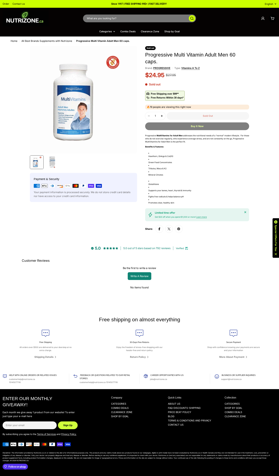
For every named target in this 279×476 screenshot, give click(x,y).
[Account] (263, 18)
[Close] (245, 212)
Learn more (201, 217)
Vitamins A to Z (190, 68)
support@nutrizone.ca (231, 379)
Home (14, 40)
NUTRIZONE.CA (22, 460)
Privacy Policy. (69, 434)
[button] (276, 238)
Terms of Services (46, 434)
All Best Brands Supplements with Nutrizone (46, 40)
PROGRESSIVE (161, 68)
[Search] (192, 18)
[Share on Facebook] (159, 229)
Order (6, 3)
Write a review (139, 276)
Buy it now (197, 126)
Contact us (18, 3)
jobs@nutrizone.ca (158, 379)
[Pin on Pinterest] (179, 229)
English (269, 4)
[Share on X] (169, 229)
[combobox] (139, 18)
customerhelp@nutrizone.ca (22, 379)
